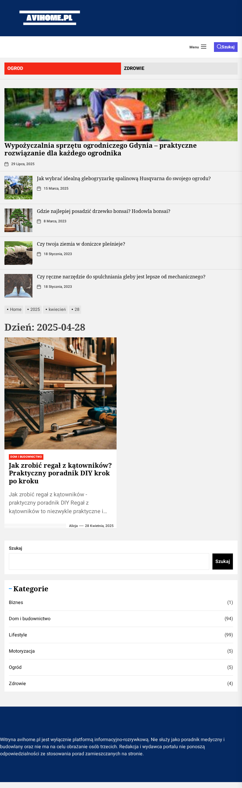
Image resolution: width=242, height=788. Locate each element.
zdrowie (134, 68)
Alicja (73, 525)
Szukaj (15, 548)
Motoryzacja (22, 651)
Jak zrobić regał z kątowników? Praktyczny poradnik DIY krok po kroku (60, 473)
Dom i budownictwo (29, 618)
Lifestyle (18, 634)
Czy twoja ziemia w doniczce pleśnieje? (81, 244)
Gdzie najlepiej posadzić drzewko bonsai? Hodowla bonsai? (103, 211)
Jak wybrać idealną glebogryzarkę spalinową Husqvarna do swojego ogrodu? (124, 178)
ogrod (15, 68)
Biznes (16, 602)
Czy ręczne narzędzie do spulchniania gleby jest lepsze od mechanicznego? (121, 276)
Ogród (15, 667)
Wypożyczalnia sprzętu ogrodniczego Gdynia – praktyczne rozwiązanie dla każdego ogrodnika (100, 149)
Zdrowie (17, 683)
